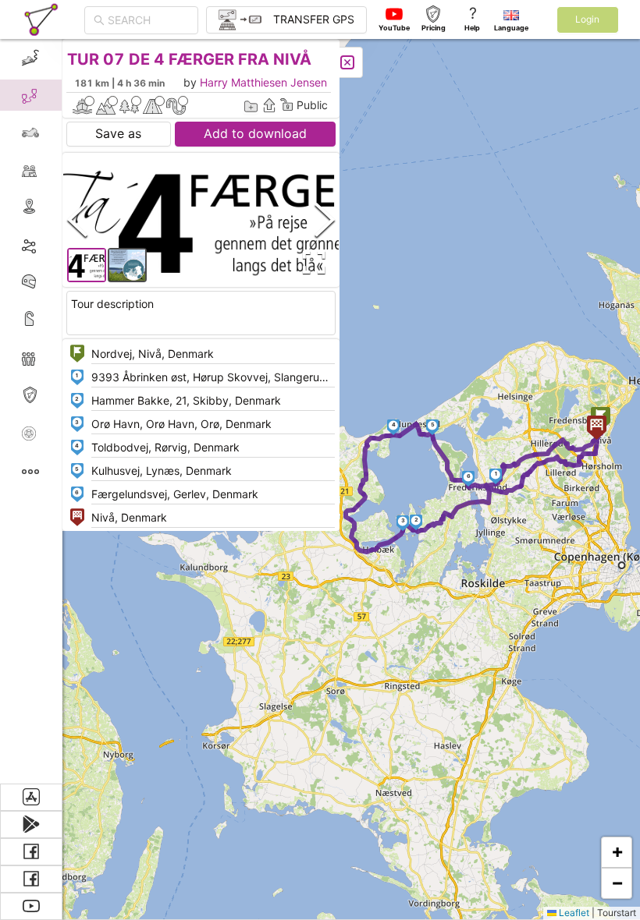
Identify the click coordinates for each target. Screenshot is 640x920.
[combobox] (148, 20)
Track (56, 244)
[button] (496, 476)
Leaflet (572, 912)
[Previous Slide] (77, 219)
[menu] (31, 411)
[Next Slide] (325, 219)
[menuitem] (31, 57)
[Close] (347, 62)
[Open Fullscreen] (311, 262)
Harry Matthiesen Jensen (263, 82)
